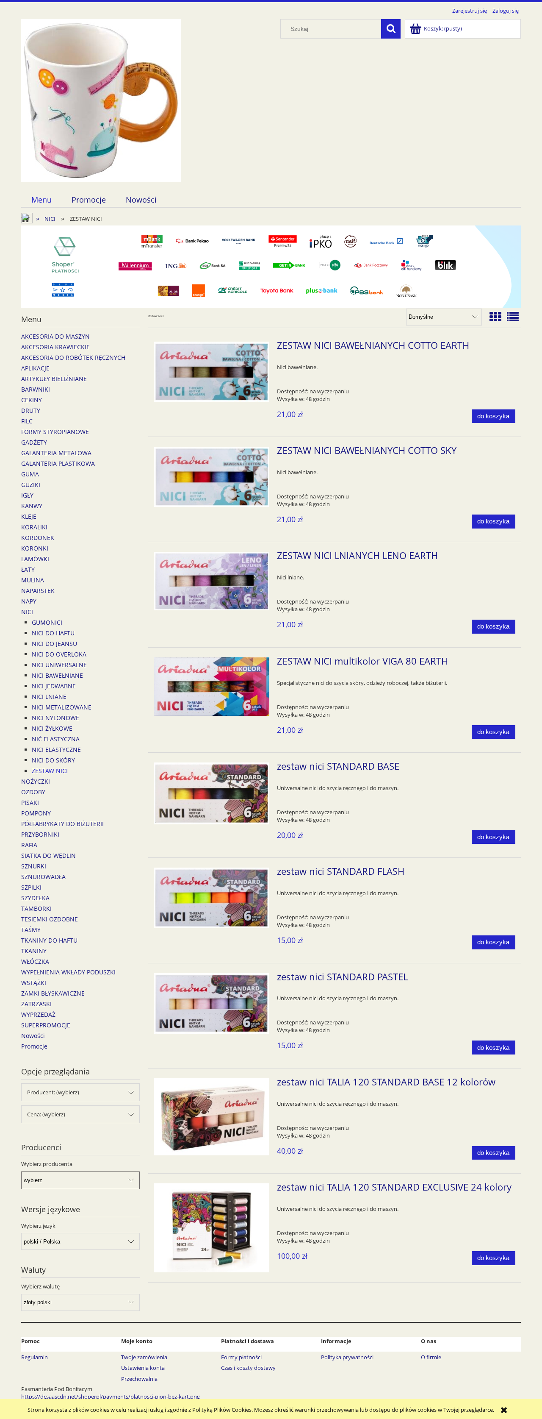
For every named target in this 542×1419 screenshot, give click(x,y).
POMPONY (36, 813)
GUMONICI (47, 622)
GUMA (30, 474)
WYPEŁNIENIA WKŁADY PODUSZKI (68, 972)
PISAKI (30, 803)
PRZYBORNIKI (40, 834)
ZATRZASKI (36, 1004)
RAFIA (29, 845)
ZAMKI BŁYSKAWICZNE (53, 993)
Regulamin (34, 1357)
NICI (27, 612)
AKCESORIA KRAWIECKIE (55, 347)
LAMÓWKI (35, 559)
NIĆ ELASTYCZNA (56, 739)
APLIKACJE (35, 368)
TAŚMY (31, 930)
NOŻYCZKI (35, 781)
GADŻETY (34, 442)
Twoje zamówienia (144, 1357)
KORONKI (34, 548)
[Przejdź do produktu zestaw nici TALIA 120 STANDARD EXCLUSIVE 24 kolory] (211, 1227)
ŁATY (28, 569)
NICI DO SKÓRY (53, 760)
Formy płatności (241, 1357)
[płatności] (271, 266)
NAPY (28, 601)
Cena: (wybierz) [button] (46, 1114)
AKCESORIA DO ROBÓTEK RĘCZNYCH (73, 357)
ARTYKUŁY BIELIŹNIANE (54, 379)
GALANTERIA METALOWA (56, 453)
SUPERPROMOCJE (45, 1025)
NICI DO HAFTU (53, 633)
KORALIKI (34, 527)
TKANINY (34, 951)
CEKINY (31, 400)
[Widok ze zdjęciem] (495, 317)
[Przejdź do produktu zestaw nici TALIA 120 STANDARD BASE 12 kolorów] (211, 1116)
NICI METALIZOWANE (61, 707)
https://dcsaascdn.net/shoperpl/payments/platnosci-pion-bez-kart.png (110, 1396)
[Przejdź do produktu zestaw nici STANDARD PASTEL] (211, 1003)
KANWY (31, 506)
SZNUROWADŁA (43, 877)
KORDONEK (37, 538)
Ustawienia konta (143, 1368)
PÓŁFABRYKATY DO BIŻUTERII (62, 824)
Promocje (34, 1046)
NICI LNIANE (49, 697)
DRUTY (30, 410)
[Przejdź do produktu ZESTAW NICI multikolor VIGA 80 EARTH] (211, 686)
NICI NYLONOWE (55, 718)
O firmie (431, 1357)
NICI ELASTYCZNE (56, 750)
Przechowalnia (139, 1379)
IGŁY (27, 495)
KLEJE (28, 516)
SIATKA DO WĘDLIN (48, 855)
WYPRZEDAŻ (38, 1014)
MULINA (32, 580)
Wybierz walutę (40, 1286)
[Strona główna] (101, 99)
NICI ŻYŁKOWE (52, 728)
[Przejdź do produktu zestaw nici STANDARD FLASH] (211, 898)
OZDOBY (33, 792)
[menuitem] (41, 199)
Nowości (33, 1036)
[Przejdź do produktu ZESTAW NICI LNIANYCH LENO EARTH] (211, 581)
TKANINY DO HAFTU (49, 940)
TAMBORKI (36, 908)
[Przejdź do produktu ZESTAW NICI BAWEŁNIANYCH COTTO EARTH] (211, 372)
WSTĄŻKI (33, 983)
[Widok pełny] (513, 317)
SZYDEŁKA (35, 898)
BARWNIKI (35, 389)
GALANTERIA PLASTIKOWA (58, 463)
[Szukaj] (391, 29)
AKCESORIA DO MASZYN (55, 336)
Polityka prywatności (347, 1357)
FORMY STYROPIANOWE (55, 432)
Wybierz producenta (46, 1164)
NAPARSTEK (38, 591)
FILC (27, 421)
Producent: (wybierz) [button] (53, 1092)
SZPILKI (31, 887)
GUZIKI (30, 485)
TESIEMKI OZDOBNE (49, 919)
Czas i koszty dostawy (248, 1368)
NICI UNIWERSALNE (59, 665)
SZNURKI (33, 866)
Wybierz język (38, 1226)
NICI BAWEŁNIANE (57, 675)
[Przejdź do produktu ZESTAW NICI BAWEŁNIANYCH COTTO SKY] (211, 477)
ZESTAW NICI (50, 771)
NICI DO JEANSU (54, 644)
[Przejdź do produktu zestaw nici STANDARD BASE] (211, 793)
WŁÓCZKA (35, 961)
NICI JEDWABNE (54, 686)
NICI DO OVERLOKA (59, 654)
